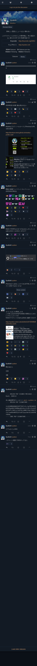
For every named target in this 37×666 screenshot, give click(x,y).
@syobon (13, 23)
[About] (31, 2)
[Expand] (34, 63)
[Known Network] (21, 2)
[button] (8, 91)
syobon (14, 62)
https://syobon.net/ (24, 45)
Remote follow (7, 27)
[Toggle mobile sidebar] (2, 2)
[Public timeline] (10, 2)
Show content (21, 290)
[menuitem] (6, 95)
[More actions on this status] (29, 95)
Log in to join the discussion (18, 7)
